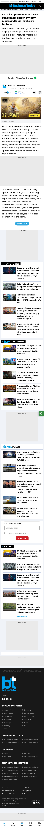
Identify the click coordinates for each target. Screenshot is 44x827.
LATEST (8, 546)
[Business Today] (22, 5)
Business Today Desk (16, 85)
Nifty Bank (7, 756)
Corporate (8, 716)
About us (5, 787)
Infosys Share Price (11, 773)
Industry (7, 726)
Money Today (29, 713)
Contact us (25, 787)
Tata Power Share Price (11, 780)
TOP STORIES (11, 263)
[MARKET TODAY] (12, 447)
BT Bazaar (34, 1)
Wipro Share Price (30, 776)
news (21, 9)
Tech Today (8, 713)
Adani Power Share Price (31, 739)
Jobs (5, 729)
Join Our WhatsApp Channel (20, 78)
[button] (39, 824)
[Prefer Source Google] (7, 92)
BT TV (26, 722)
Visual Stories (29, 716)
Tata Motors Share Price (11, 739)
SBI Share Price (29, 773)
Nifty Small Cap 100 (31, 756)
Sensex (6, 753)
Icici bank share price (11, 776)
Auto (25, 726)
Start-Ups (7, 722)
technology (14, 9)
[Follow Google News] (20, 92)
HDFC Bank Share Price (11, 743)
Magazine (27, 719)
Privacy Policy (26, 791)
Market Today (9, 710)
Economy (27, 710)
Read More (21, 223)
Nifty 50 (27, 753)
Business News (5, 9)
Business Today (24, 1)
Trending (7, 719)
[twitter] (11, 699)
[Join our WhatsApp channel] (41, 415)
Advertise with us (8, 791)
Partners (25, 794)
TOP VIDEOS (17, 341)
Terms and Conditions (9, 794)
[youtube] (7, 699)
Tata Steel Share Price (31, 743)
